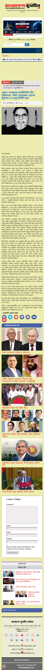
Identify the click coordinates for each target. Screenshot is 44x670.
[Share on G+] (16, 317)
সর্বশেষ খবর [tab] (22, 564)
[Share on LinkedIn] (22, 317)
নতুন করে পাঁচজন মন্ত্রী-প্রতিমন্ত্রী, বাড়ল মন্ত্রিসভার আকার (21, 435)
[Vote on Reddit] (28, 317)
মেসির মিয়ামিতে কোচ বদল (25, 587)
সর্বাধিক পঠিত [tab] (22, 567)
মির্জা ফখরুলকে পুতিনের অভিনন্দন (16, 352)
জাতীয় (16, 82)
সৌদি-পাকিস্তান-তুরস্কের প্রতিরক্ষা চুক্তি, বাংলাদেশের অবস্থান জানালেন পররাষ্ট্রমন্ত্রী (18, 380)
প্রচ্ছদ (7, 82)
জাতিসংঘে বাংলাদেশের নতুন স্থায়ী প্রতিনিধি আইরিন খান (27, 573)
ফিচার (20, 82)
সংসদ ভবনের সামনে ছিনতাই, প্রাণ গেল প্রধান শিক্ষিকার (27, 580)
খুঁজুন (27, 44)
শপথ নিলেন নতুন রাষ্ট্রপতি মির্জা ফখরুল (18, 491)
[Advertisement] (22, 71)
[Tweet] (10, 317)
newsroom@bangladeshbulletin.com (22, 653)
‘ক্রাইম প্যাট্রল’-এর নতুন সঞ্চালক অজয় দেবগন (27, 603)
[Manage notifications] (4, 666)
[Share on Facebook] (4, 317)
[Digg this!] (34, 317)
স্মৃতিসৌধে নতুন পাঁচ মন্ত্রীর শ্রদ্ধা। (15, 407)
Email (9, 532)
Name (9, 526)
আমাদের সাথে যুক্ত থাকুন (9, 610)
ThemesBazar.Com (26, 668)
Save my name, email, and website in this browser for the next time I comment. (20, 548)
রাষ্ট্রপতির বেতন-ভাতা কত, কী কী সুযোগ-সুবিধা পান (20, 464)
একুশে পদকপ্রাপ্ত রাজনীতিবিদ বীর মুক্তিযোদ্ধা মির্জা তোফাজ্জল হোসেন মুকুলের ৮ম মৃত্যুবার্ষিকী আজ (18, 95)
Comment (10, 505)
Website (9, 539)
